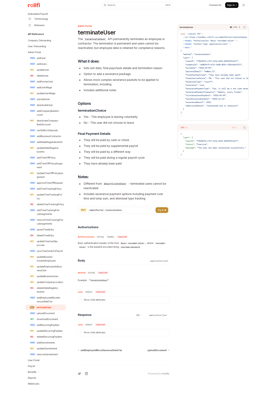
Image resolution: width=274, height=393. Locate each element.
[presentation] (48, 205)
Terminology (41, 18)
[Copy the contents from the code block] (244, 27)
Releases (39, 25)
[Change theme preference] (243, 5)
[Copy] (152, 210)
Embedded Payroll (38, 14)
